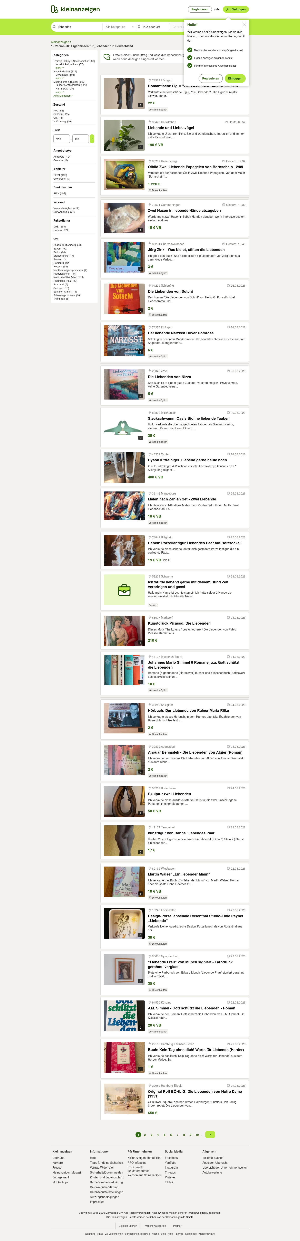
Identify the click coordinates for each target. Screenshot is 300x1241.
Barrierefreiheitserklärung (106, 1182)
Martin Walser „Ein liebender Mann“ (179, 874)
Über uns (58, 1158)
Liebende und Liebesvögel (171, 127)
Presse (56, 1167)
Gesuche (58, 160)
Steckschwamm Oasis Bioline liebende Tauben (189, 418)
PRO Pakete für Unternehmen (139, 1169)
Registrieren (210, 78)
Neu (55, 110)
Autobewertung (212, 1172)
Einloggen (235, 78)
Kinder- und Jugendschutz (107, 1177)
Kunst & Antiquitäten (67, 64)
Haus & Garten (61, 71)
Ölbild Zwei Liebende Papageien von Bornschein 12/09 (195, 167)
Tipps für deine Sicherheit (106, 1162)
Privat (56, 175)
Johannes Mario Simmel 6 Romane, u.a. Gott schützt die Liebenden (193, 664)
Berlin (56, 252)
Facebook (171, 1158)
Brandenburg (60, 255)
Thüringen (59, 298)
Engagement (60, 1177)
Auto (170, 1233)
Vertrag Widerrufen (102, 1167)
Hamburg (58, 262)
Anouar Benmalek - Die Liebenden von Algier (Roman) (195, 752)
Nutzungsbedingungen (104, 1197)
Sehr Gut (58, 114)
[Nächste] (210, 1134)
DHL (56, 226)
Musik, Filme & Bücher (65, 81)
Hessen (57, 266)
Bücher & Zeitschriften (68, 84)
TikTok (169, 1182)
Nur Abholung (61, 211)
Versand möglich (62, 208)
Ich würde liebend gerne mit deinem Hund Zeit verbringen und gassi (188, 584)
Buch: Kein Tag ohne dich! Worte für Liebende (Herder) (196, 1049)
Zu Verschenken (114, 1233)
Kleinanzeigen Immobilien (144, 1158)
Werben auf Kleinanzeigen (145, 1175)
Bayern (57, 248)
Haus (100, 1233)
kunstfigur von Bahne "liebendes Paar (181, 833)
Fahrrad (179, 1233)
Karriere (57, 1162)
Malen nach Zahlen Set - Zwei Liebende (182, 499)
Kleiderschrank (207, 1233)
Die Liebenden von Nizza (169, 376)
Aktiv (56, 193)
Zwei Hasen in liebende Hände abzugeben (184, 210)
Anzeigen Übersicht (215, 1162)
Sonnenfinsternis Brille (137, 1233)
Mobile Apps (60, 1182)
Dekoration (62, 74)
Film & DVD (62, 88)
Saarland (58, 284)
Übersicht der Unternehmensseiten (225, 1167)
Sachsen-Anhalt (62, 291)
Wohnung (90, 1233)
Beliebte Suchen (212, 1158)
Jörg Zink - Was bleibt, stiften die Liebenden (186, 249)
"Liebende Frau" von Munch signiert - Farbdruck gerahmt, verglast (190, 964)
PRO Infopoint (137, 1162)
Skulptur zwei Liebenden (169, 794)
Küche (155, 1233)
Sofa (163, 1233)
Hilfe (93, 1158)
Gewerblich (59, 178)
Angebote (58, 156)
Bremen (57, 259)
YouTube (170, 1162)
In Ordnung (59, 121)
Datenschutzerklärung (104, 1187)
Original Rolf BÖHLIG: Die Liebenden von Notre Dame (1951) (195, 1093)
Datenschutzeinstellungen (106, 1192)
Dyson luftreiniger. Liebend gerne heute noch (187, 460)
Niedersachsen (61, 273)
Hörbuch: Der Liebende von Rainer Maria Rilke (188, 710)
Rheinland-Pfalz (62, 280)
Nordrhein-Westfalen (65, 277)
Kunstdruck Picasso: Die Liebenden (179, 623)
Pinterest (170, 1177)
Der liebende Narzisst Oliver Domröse (181, 333)
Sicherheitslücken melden (106, 1172)
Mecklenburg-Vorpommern (68, 270)
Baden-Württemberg (64, 244)
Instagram (171, 1167)
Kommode (191, 1233)
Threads (170, 1172)
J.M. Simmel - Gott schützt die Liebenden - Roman (191, 1008)
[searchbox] (80, 27)
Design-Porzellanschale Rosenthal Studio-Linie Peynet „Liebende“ (195, 918)
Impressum (97, 1202)
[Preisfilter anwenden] (92, 138)
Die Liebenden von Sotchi (170, 291)
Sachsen (58, 288)
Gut (55, 117)
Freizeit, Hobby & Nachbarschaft (71, 61)
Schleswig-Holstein (64, 295)
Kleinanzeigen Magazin (67, 1172)
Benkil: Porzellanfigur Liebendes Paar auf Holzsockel (194, 543)
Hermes (57, 230)
